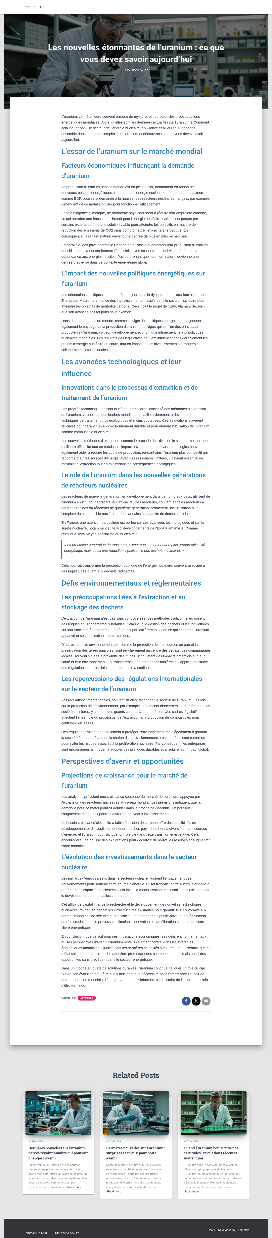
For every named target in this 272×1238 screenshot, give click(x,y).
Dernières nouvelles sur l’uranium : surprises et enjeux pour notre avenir (135, 1153)
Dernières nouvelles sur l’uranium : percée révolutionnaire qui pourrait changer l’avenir (58, 1153)
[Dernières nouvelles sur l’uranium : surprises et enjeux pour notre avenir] (136, 1112)
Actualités (86, 998)
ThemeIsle (242, 1229)
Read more (74, 1187)
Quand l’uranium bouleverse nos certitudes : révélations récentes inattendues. (211, 1153)
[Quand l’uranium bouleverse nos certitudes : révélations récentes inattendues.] (214, 1112)
